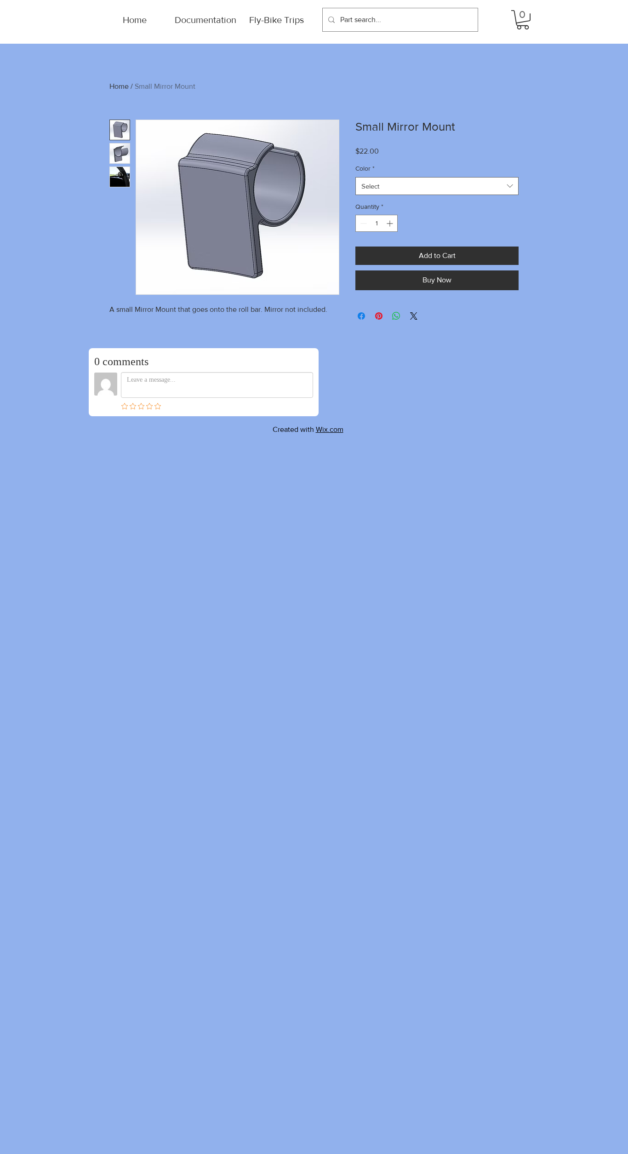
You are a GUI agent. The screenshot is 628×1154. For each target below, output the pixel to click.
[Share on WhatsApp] (396, 316)
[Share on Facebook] (361, 316)
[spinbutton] (376, 223)
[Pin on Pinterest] (378, 316)
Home (119, 86)
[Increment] (390, 223)
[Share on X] (413, 316)
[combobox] (437, 186)
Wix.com (329, 429)
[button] (522, 19)
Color (365, 168)
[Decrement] (362, 223)
